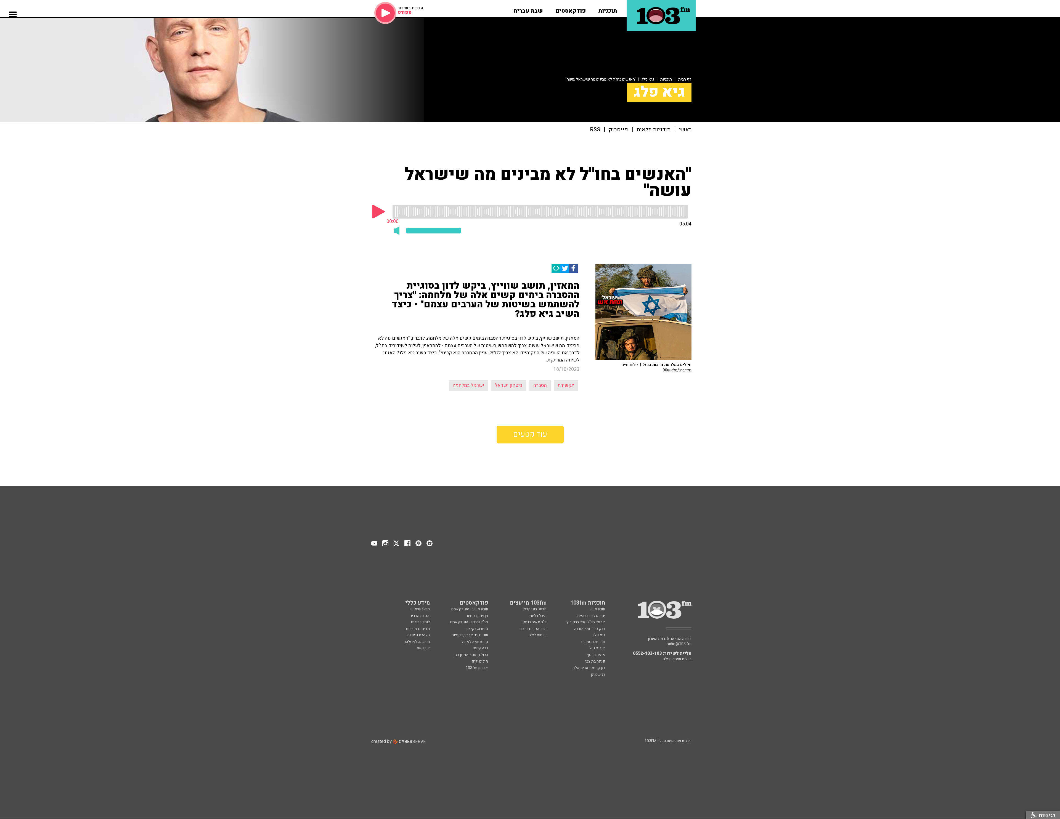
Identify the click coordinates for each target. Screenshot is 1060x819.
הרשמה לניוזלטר (417, 642)
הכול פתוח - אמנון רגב (471, 655)
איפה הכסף (596, 655)
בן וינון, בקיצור (477, 616)
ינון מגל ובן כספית (591, 616)
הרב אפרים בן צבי (533, 629)
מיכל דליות (538, 616)
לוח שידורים (420, 622)
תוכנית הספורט (593, 642)
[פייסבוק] (573, 268)
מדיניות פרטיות (418, 629)
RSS (595, 130)
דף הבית (684, 79)
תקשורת (566, 385)
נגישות (1046, 815)
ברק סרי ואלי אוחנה (589, 629)
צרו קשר (423, 648)
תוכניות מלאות (654, 130)
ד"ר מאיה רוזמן (535, 622)
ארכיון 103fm (477, 668)
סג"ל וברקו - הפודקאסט (469, 622)
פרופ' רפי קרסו (535, 609)
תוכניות (666, 79)
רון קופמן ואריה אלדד (588, 668)
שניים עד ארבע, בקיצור (470, 635)
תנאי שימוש (420, 609)
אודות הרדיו (420, 616)
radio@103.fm (679, 644)
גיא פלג (648, 79)
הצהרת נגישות (418, 635)
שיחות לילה (538, 635)
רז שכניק (598, 674)
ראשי (685, 130)
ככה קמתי (480, 648)
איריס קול (597, 648)
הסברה (540, 385)
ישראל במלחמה (468, 385)
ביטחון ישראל (508, 385)
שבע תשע (597, 609)
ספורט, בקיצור (476, 629)
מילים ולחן (480, 661)
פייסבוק (618, 130)
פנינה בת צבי (595, 661)
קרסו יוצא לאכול (475, 642)
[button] (607, 9)
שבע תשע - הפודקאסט (469, 609)
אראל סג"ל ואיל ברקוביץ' (585, 622)
